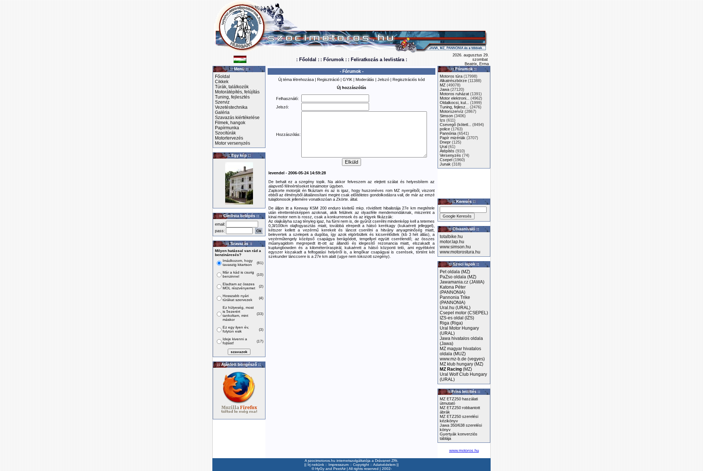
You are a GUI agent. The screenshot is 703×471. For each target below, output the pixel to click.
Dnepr (445, 142)
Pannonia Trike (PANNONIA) (455, 300)
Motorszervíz (452, 111)
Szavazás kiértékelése (237, 117)
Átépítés (447, 151)
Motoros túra (451, 76)
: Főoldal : (307, 59)
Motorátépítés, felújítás (237, 91)
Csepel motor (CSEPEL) (464, 312)
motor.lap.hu (452, 241)
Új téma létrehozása (296, 79)
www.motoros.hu (464, 450)
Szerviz (222, 102)
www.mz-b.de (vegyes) (462, 358)
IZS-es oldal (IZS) (457, 317)
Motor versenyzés (232, 143)
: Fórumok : (333, 59)
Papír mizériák (452, 138)
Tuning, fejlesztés (232, 97)
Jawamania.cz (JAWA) (462, 282)
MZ (443, 85)
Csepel (446, 159)
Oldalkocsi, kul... (454, 102)
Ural (443, 146)
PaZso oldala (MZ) (458, 276)
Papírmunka (227, 127)
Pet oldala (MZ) (455, 271)
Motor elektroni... (454, 98)
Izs (442, 120)
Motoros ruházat (454, 94)
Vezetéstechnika (231, 107)
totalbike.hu (451, 236)
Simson (446, 116)
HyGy (319, 469)
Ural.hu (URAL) (455, 307)
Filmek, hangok (230, 122)
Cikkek (221, 81)
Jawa (444, 89)
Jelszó (383, 79)
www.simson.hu (455, 246)
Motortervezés (229, 138)
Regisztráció (328, 79)
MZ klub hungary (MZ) (461, 364)
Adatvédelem (384, 465)
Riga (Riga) (451, 323)
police (445, 129)
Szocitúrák (225, 133)
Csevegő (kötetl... (455, 124)
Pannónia (448, 133)
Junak (445, 164)
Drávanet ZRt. (386, 461)
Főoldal (222, 76)
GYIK (347, 79)
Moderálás (365, 79)
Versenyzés (450, 155)
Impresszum (338, 465)
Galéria (222, 112)
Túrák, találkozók (232, 86)
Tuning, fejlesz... (454, 107)
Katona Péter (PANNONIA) (453, 290)
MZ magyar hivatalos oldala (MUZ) (460, 351)
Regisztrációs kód (409, 79)
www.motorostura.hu (460, 252)
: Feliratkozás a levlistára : (377, 59)
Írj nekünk (316, 465)
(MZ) (456, 369)
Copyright (361, 465)
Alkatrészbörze (453, 80)
